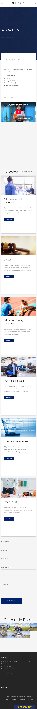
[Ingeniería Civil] (18, 488)
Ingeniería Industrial (14, 380)
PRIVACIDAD (22, 699)
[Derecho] (18, 245)
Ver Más (8, 219)
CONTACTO (18, 701)
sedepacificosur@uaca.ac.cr (14, 83)
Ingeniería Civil (11, 502)
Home (2, 37)
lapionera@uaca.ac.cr (8, 668)
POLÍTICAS (30, 699)
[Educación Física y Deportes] (18, 306)
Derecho (8, 259)
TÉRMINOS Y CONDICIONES (10, 699)
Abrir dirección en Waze (12, 85)
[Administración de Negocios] (18, 185)
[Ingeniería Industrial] (18, 366)
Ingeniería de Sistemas (16, 441)
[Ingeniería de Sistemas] (18, 427)
